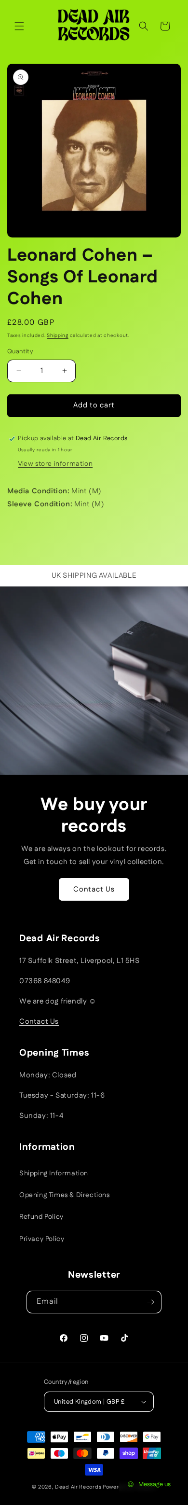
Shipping (57, 335)
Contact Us (94, 889)
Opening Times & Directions (64, 1195)
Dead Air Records (78, 1487)
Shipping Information (53, 1173)
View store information (55, 464)
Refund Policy (41, 1217)
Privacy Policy (41, 1239)
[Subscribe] (150, 1302)
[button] (19, 26)
